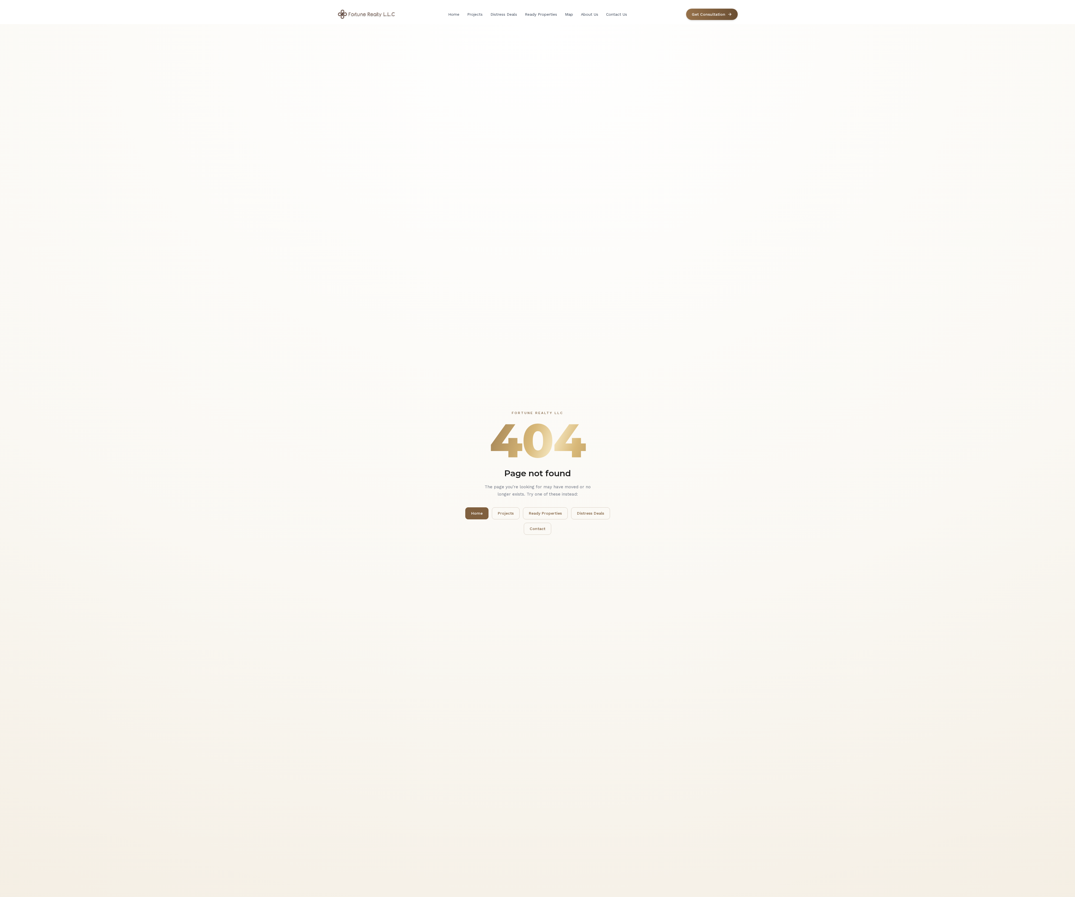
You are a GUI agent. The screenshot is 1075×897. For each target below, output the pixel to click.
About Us (589, 14)
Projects (475, 14)
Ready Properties (541, 14)
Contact (537, 528)
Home (453, 14)
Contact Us (616, 14)
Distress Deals (503, 14)
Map (569, 14)
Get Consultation (708, 14)
